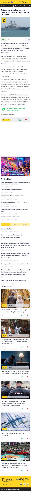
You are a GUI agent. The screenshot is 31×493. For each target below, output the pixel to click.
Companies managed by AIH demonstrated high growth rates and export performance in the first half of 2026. (15, 245)
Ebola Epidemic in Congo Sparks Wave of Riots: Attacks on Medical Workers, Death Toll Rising (15, 342)
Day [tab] (6, 224)
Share (5, 120)
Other (6, 231)
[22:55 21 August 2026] (15, 451)
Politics (6, 277)
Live (11, 485)
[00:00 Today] (15, 422)
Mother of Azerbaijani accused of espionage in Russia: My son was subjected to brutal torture (13, 403)
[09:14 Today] (15, 360)
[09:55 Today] (15, 328)
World (3, 39)
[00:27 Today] (15, 390)
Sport (6, 260)
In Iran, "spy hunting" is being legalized (10, 216)
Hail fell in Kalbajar (7, 229)
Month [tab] (25, 224)
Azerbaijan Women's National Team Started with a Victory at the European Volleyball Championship (15, 256)
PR (6, 250)
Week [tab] (15, 224)
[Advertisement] (15, 139)
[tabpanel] (15, 256)
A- (26, 39)
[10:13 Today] (15, 298)
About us (6, 485)
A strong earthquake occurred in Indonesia (11, 189)
